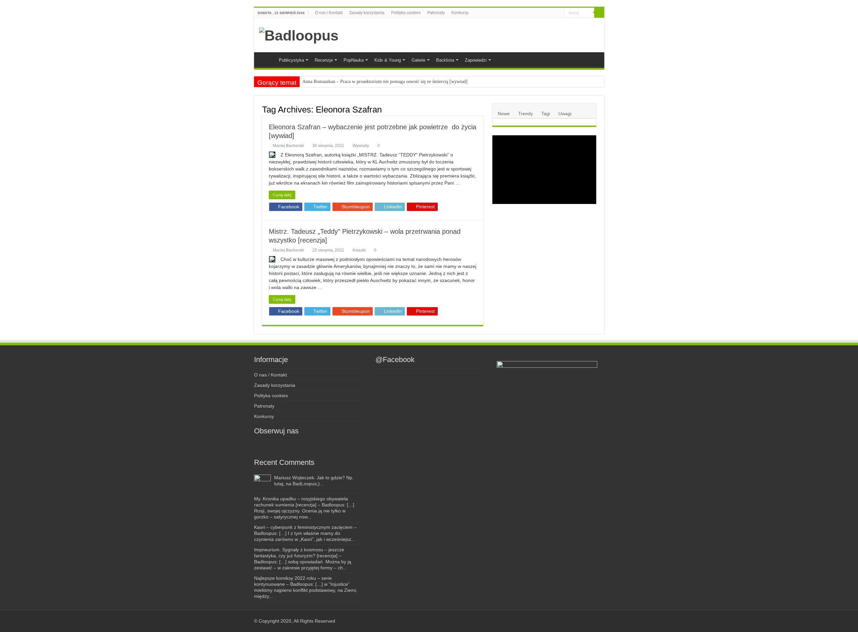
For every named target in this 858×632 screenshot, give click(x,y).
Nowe (504, 113)
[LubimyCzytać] (546, 13)
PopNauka (354, 60)
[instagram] (538, 13)
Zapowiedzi (476, 60)
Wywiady (361, 145)
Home (266, 59)
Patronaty (436, 12)
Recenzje (324, 60)
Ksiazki (359, 250)
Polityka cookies (406, 12)
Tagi (545, 113)
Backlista (445, 60)
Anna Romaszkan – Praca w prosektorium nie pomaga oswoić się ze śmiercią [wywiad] (385, 81)
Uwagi (564, 113)
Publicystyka (291, 60)
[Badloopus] (299, 34)
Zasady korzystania (366, 12)
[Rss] (526, 13)
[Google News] (559, 13)
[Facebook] (532, 13)
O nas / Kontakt (329, 12)
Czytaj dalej (282, 195)
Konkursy (460, 12)
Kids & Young (387, 60)
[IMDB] (552, 13)
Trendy (525, 113)
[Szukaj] (599, 13)
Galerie (418, 60)
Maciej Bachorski (288, 145)
